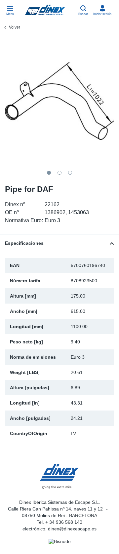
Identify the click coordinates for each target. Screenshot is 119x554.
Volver (14, 27)
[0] (59, 101)
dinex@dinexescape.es (72, 528)
